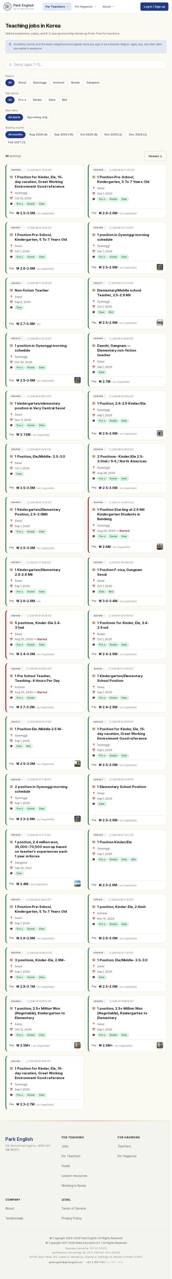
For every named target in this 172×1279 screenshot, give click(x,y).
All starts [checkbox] (14, 117)
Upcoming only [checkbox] (37, 117)
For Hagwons (83, 6)
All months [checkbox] (15, 134)
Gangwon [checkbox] (93, 82)
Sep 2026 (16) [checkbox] (63, 134)
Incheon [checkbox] (58, 82)
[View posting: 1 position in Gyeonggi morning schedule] (127, 247)
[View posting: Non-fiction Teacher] (45, 303)
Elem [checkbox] (52, 99)
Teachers (124, 1146)
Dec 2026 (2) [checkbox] (138, 134)
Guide (66, 1166)
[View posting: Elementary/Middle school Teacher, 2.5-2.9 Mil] (127, 303)
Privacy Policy (72, 1218)
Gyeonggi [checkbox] (39, 82)
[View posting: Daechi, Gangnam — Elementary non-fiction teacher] (127, 360)
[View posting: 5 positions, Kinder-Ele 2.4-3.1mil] (45, 634)
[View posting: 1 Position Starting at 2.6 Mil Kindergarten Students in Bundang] (127, 525)
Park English (19, 1139)
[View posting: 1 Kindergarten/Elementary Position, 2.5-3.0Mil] (45, 525)
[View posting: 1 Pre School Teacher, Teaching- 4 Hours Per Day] (45, 687)
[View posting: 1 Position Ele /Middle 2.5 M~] (45, 743)
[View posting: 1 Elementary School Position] (127, 799)
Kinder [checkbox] (37, 99)
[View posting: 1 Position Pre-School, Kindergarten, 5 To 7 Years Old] (127, 191)
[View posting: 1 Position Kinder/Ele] (127, 859)
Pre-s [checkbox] (22, 99)
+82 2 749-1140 (95, 1262)
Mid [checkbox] (64, 99)
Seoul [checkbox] (22, 82)
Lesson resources (74, 1176)
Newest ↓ (155, 156)
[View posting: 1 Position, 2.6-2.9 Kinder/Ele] (127, 415)
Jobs (65, 1146)
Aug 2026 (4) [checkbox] (38, 134)
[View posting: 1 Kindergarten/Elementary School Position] (127, 687)
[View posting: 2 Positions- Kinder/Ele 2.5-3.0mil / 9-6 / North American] (127, 468)
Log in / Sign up (154, 6)
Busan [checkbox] (75, 82)
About (107, 6)
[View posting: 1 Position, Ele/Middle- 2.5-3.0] (45, 468)
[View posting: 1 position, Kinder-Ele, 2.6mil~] (127, 918)
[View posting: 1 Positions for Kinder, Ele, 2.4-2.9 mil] (127, 634)
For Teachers (55, 6)
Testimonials (14, 1218)
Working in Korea (74, 1185)
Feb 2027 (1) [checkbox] (17, 142)
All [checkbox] (10, 82)
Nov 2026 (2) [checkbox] (113, 134)
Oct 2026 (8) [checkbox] (89, 134)
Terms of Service (74, 1208)
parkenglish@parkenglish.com (66, 1262)
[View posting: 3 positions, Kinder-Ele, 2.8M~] (45, 969)
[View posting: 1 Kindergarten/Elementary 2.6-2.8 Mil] (45, 581)
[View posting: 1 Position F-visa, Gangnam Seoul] (127, 581)
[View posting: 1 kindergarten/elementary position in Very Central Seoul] (45, 415)
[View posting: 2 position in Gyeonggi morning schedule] (45, 799)
